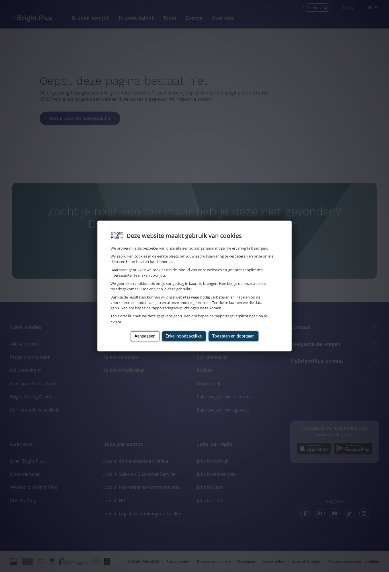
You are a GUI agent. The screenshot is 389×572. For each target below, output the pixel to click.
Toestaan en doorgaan (233, 336)
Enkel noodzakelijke (184, 336)
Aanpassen (144, 336)
